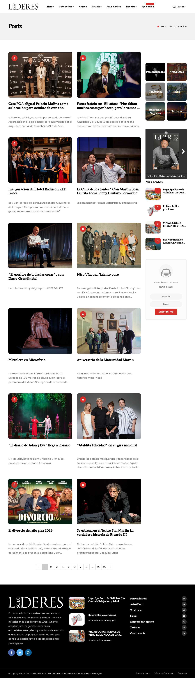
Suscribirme (166, 311)
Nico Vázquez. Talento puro (98, 274)
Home (50, 6)
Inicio (164, 26)
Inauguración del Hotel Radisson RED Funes (37, 191)
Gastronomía (157, 633)
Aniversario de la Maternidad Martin (105, 360)
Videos (83, 6)
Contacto (182, 673)
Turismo (157, 627)
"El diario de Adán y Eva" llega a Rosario (39, 445)
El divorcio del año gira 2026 (30, 530)
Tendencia (157, 610)
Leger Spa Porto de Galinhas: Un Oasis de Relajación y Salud (175, 191)
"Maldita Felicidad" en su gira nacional (107, 445)
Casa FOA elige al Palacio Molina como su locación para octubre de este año (38, 106)
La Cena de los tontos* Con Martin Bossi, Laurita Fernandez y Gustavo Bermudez (108, 191)
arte (106, 620)
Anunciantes (114, 6)
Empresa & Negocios (157, 621)
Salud (157, 615)
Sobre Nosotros (143, 673)
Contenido (181, 26)
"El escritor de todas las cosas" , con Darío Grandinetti (36, 276)
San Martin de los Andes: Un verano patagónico (173, 241)
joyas (112, 620)
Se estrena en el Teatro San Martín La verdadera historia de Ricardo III (105, 532)
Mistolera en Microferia (26, 360)
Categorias (65, 6)
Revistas (97, 6)
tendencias (96, 620)
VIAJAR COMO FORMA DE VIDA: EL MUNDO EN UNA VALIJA (173, 224)
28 (98, 567)
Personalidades (157, 598)
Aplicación (148, 6)
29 (104, 567)
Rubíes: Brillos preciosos (171, 208)
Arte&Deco (157, 604)
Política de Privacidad (164, 673)
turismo (94, 640)
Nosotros (131, 6)
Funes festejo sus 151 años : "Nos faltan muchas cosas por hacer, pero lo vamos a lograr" (107, 106)
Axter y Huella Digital (92, 673)
